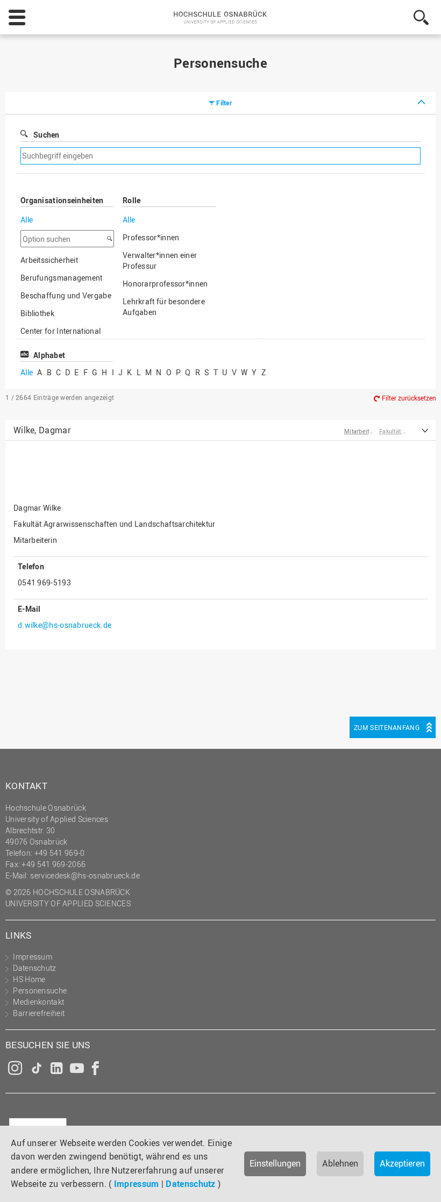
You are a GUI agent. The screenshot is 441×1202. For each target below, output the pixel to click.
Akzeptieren (402, 1163)
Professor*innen (151, 237)
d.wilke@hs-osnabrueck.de (64, 625)
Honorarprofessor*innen (165, 283)
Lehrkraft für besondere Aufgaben (164, 306)
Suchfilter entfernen (312, 156)
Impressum (136, 1184)
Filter (224, 102)
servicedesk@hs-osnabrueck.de (84, 875)
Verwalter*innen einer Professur (160, 260)
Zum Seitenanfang (386, 727)
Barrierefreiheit (39, 1013)
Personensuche (40, 990)
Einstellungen (275, 1163)
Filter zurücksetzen (409, 398)
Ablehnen (340, 1163)
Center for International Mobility (60, 336)
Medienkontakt (38, 1002)
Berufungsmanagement (61, 278)
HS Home (29, 979)
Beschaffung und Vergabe (65, 295)
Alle (26, 219)
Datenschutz (190, 1184)
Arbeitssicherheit (49, 260)
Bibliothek (37, 313)
